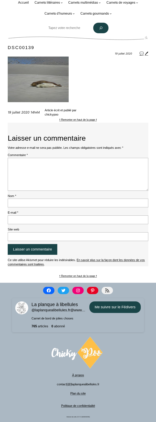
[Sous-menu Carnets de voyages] (137, 3)
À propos (78, 375)
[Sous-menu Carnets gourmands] (111, 14)
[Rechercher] (101, 28)
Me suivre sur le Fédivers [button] (115, 307)
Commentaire (18, 155)
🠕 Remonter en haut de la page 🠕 (78, 119)
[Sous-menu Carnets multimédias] (100, 3)
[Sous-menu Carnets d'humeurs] (74, 14)
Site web (13, 229)
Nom (12, 196)
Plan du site (78, 393)
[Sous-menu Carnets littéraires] (62, 3)
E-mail (13, 212)
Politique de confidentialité (78, 405)
